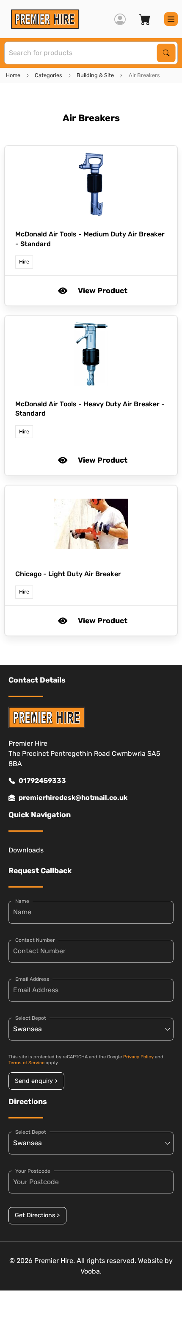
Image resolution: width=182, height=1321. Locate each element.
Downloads (26, 850)
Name (22, 901)
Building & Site (95, 75)
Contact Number (35, 940)
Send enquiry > (36, 1081)
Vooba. (91, 1271)
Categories (48, 75)
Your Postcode (32, 1171)
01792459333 (42, 781)
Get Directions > (37, 1215)
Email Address (32, 979)
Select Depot (30, 1018)
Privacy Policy (138, 1057)
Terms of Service (26, 1063)
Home (13, 75)
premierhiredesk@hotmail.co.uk (73, 798)
